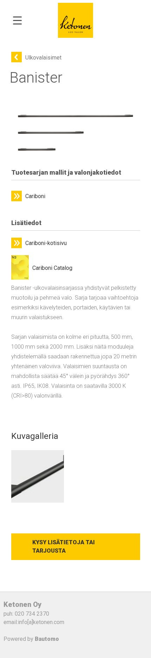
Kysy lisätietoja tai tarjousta (63, 546)
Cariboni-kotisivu (46, 243)
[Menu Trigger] (17, 20)
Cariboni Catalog (52, 268)
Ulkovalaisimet (43, 57)
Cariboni (35, 196)
